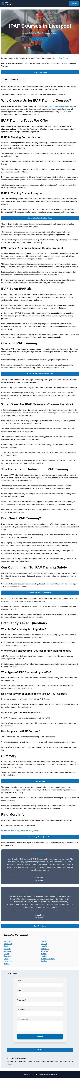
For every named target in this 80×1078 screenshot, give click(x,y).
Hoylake (44, 946)
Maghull (44, 943)
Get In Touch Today (40, 72)
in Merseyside (59, 106)
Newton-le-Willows (48, 958)
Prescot (6, 963)
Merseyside (5, 831)
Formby (43, 953)
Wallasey (29, 831)
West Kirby (45, 948)
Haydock (44, 956)
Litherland (37, 831)
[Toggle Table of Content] (21, 80)
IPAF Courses (64, 58)
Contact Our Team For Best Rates (40, 218)
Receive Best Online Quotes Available (40, 374)
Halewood (7, 961)
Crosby (6, 953)
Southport (44, 961)
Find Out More (40, 781)
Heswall (44, 941)
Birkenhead (15, 831)
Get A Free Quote (40, 926)
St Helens (44, 951)
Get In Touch (40, 1050)
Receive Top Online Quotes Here (40, 592)
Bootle (22, 831)
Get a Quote (38, 39)
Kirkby (6, 958)
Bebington (7, 956)
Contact (74, 3)
